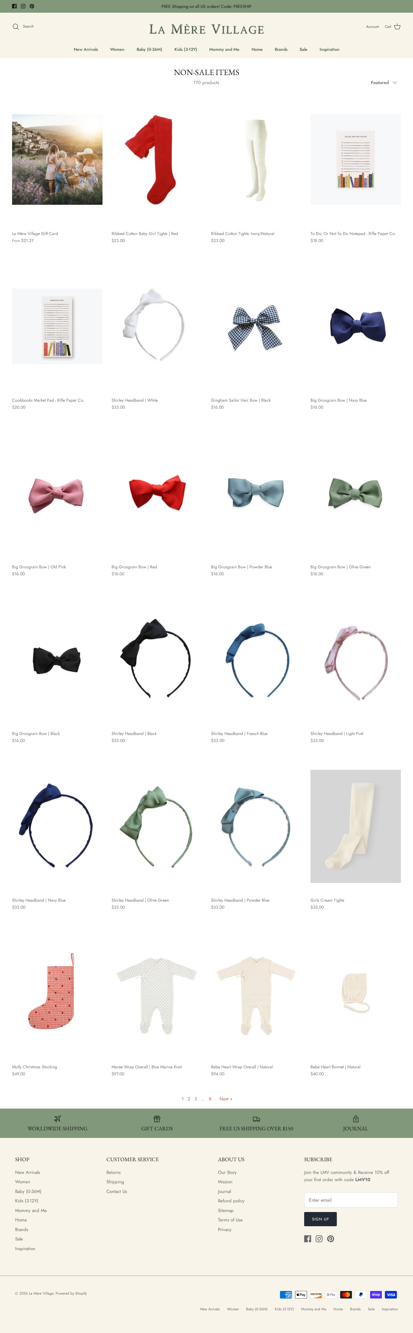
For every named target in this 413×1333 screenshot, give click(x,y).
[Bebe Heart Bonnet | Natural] (356, 993)
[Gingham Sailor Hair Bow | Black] (256, 326)
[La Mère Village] (206, 27)
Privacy (225, 1229)
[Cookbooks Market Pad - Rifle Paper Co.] (57, 326)
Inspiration (330, 49)
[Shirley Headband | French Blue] (256, 659)
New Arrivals (86, 49)
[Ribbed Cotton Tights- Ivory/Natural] (256, 159)
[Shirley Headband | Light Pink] (356, 659)
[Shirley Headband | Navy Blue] (57, 826)
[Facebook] (14, 6)
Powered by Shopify (71, 1293)
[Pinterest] (32, 6)
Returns (113, 1172)
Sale (303, 49)
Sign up (320, 1219)
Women (117, 49)
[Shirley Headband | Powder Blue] (256, 826)
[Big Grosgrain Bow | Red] (157, 493)
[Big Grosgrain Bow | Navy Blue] (356, 326)
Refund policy (231, 1200)
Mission (225, 1181)
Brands (281, 49)
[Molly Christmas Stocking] (57, 993)
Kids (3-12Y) (185, 49)
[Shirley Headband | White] (157, 326)
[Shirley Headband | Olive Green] (157, 826)
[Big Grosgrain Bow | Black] (57, 659)
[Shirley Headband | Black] (157, 659)
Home (257, 49)
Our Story (227, 1172)
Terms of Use (230, 1220)
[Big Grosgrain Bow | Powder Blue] (256, 493)
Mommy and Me (224, 49)
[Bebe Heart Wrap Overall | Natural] (256, 993)
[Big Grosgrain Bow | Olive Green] (356, 493)
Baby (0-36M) (149, 49)
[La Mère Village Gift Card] (57, 159)
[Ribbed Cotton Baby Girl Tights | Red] (157, 159)
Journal (224, 1191)
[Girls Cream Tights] (356, 826)
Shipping (115, 1181)
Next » (226, 1099)
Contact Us (116, 1191)
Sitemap (226, 1210)
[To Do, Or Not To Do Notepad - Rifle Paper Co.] (356, 159)
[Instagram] (23, 6)
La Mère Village (41, 1293)
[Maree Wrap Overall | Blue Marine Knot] (157, 993)
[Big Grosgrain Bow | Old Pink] (57, 493)
